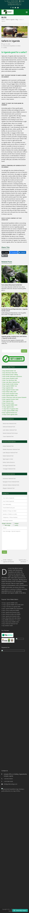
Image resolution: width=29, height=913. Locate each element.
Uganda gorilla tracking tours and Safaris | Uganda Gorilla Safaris (14, 337)
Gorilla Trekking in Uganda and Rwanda (7, 561)
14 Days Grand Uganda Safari (9, 414)
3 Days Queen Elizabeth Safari (10, 378)
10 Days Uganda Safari (8, 407)
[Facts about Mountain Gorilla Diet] (14, 274)
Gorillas (5, 47)
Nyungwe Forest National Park (11, 481)
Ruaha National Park (8, 456)
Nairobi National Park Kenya (10, 433)
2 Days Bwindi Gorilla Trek (9, 370)
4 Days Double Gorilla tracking (10, 384)
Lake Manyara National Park (10, 452)
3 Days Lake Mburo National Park (10, 382)
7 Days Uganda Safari (7, 401)
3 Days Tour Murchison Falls (9, 380)
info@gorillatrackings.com (10, 784)
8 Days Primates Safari (8, 403)
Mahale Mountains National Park (11, 449)
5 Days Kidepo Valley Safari (9, 391)
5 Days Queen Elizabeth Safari (10, 393)
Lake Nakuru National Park (10, 430)
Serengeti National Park (9, 465)
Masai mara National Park (9, 423)
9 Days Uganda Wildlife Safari (9, 405)
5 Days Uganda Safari (7, 388)
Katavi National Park (8, 446)
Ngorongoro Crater (8, 459)
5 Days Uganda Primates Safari (10, 389)
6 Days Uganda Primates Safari (10, 399)
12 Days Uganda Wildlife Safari (10, 410)
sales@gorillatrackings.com (14, 4)
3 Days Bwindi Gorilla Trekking (10, 374)
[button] (27, 12)
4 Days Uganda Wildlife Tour (9, 386)
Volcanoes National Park (9, 478)
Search (24, 351)
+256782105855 (8, 778)
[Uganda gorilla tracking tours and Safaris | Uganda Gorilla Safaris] (14, 325)
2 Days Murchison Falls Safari (9, 372)
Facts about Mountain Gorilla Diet (11, 285)
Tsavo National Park (8, 436)
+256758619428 (8, 781)
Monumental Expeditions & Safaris (11, 46)
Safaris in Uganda (10, 19)
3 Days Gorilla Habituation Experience (12, 376)
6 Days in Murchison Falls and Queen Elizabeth (14, 397)
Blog (17, 19)
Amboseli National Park (9, 426)
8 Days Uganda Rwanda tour (9, 412)
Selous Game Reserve (9, 462)
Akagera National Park (8, 488)
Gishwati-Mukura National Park (11, 485)
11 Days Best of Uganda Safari (10, 409)
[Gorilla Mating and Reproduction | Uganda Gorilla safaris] (14, 299)
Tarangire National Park (9, 469)
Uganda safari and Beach (22, 561)
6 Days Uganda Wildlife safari (9, 395)
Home (3, 19)
